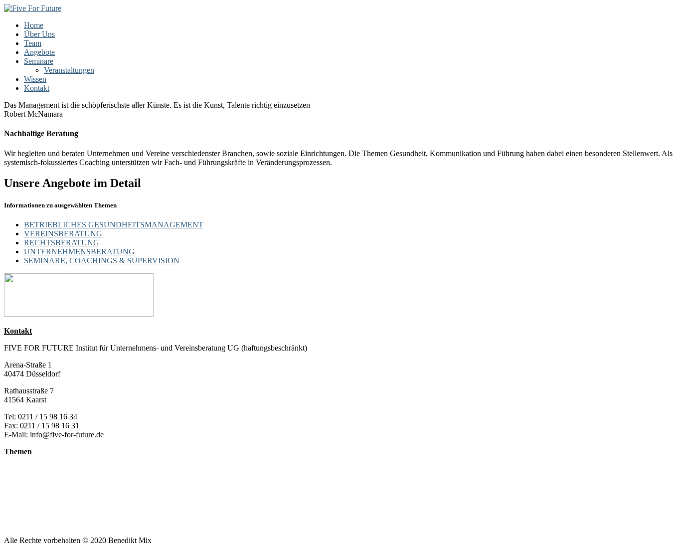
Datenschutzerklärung (38, 523)
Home (33, 25)
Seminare (38, 61)
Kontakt (36, 88)
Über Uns (39, 34)
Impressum (21, 514)
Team (32, 43)
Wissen (35, 79)
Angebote (39, 52)
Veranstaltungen (69, 70)
